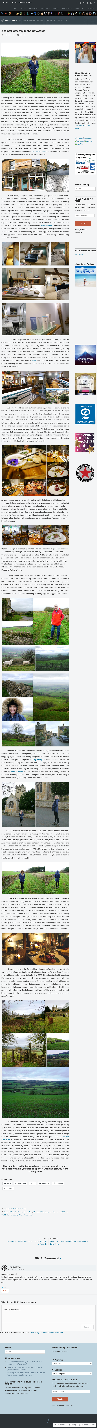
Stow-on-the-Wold (59, 1212)
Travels (56, 8)
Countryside (22, 1212)
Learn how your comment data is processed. (46, 1332)
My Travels (22, 20)
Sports (59, 20)
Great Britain (50, 20)
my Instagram (39, 759)
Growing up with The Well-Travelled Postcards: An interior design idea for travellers (26, 1373)
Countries (79, 8)
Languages (90, 8)
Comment (87, 1327)
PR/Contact (33, 8)
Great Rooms (46, 225)
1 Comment (22, 35)
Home (16, 8)
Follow (83, 223)
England (29, 1212)
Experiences (66, 8)
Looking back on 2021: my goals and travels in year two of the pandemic (24, 1368)
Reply (5, 1291)
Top (48, 1422)
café (34, 360)
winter (31, 1215)
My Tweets (79, 254)
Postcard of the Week (36, 20)
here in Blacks (17, 771)
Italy (66, 20)
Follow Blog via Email (84, 200)
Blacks (6, 1212)
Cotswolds (13, 1212)
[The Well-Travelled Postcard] (48, 13)
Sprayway (48, 1212)
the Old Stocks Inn (39, 151)
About (23, 8)
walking (15, 1215)
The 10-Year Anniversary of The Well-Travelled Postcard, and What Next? (24, 1362)
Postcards (45, 8)
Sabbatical (17, 1209)
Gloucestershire (38, 1212)
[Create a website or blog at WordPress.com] (48, 1420)
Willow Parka (23, 1215)
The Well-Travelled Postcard (16, 3)
